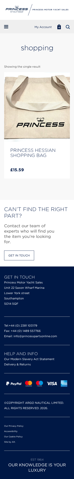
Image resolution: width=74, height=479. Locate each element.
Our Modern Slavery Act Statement (29, 359)
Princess (37, 10)
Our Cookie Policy (13, 436)
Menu (9, 27)
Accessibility (10, 431)
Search (68, 27)
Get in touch (19, 255)
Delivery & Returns (17, 364)
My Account (43, 27)
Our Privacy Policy (13, 426)
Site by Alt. (9, 442)
